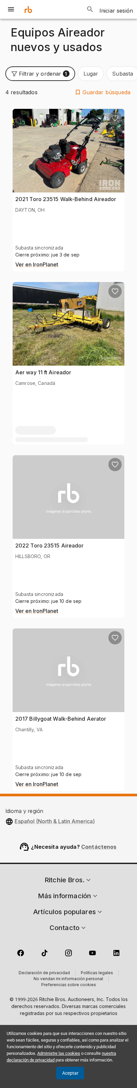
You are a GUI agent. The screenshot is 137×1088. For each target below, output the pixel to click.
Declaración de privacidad (44, 973)
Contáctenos (99, 846)
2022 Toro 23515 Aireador (49, 545)
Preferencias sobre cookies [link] (68, 985)
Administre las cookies (58, 1053)
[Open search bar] (90, 9)
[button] (40, 73)
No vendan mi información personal (68, 979)
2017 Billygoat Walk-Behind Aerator (60, 718)
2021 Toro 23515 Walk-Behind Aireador (65, 199)
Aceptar (70, 1073)
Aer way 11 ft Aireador (43, 372)
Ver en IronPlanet (36, 265)
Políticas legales (97, 973)
